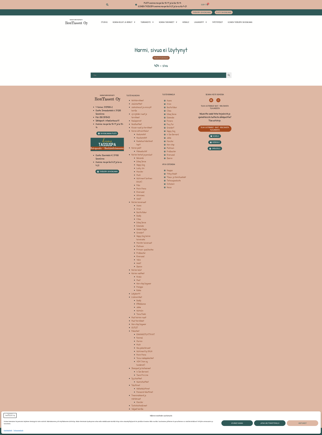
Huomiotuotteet (142, 381)
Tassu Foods (141, 314)
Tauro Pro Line (142, 375)
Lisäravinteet (136, 297)
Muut (138, 280)
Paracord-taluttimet (144, 392)
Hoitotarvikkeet (137, 100)
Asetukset (302, 423)
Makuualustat (141, 151)
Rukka (138, 290)
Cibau (138, 219)
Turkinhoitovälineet (139, 405)
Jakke (138, 307)
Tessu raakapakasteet (145, 358)
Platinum (140, 246)
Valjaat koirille (137, 409)
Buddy (138, 215)
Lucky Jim (140, 168)
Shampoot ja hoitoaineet (141, 368)
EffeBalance (141, 303)
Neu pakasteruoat (143, 347)
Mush (138, 175)
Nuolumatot (141, 134)
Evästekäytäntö (8, 430)
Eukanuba (140, 225)
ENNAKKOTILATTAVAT (145, 334)
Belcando (140, 158)
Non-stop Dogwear (143, 283)
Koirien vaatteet (137, 273)
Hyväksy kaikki (237, 423)
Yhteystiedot (217, 22)
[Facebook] (211, 100)
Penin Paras (141, 188)
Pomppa (139, 286)
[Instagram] (218, 100)
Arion (138, 208)
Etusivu (104, 22)
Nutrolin (139, 310)
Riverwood (140, 192)
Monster (139, 171)
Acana (138, 205)
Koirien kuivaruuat (138, 202)
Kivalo (138, 276)
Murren (139, 341)
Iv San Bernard (142, 371)
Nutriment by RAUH (144, 351)
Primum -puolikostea (144, 249)
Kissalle (186, 22)
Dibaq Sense (141, 161)
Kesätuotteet (136, 124)
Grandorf (140, 232)
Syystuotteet (136, 378)
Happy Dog (140, 164)
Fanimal (139, 337)
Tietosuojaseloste (18, 430)
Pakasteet (135, 331)
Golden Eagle (141, 229)
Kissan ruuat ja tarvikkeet (141, 127)
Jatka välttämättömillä (269, 423)
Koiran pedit (136, 147)
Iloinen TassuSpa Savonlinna (240, 22)
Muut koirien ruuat (138, 317)
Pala (138, 185)
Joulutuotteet (136, 103)
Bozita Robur (141, 212)
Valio (138, 259)
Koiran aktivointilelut (140, 130)
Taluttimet (135, 385)
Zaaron (139, 266)
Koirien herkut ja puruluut (141, 154)
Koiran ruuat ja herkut (122, 22)
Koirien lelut (136, 269)
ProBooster (141, 253)
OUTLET (134, 327)
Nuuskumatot (141, 137)
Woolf (138, 198)
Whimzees (140, 195)
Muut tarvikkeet (137, 320)
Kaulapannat (136, 120)
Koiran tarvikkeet (166, 22)
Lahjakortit (199, 22)
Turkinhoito (146, 22)
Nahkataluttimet (143, 388)
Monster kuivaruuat (144, 242)
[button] (107, 5)
